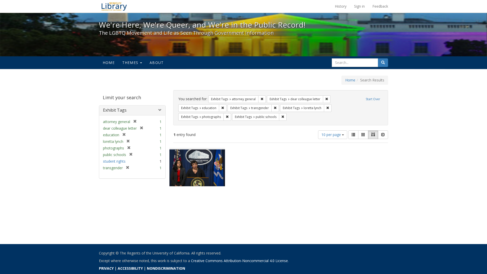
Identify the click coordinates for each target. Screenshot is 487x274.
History (340, 6)
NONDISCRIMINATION (166, 268)
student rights (114, 161)
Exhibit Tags (115, 110)
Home (109, 62)
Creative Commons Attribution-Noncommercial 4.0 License (239, 260)
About (157, 62)
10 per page (331, 134)
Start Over (373, 99)
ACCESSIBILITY (130, 268)
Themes (131, 62)
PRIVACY (106, 268)
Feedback (380, 6)
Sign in (359, 6)
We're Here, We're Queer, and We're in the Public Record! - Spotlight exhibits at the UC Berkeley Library (114, 6)
